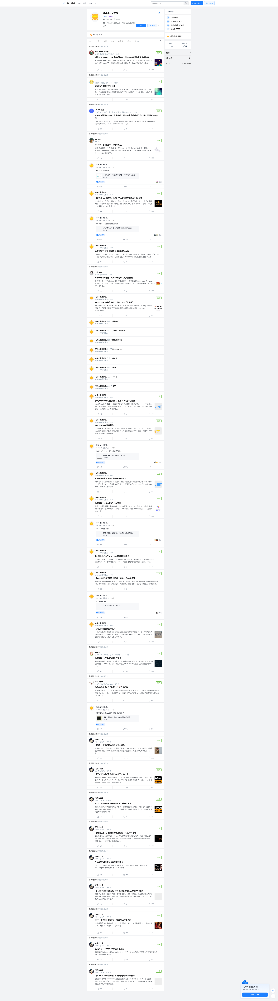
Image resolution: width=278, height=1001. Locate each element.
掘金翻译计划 (117, 340)
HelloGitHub (117, 349)
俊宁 (114, 386)
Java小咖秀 (99, 110)
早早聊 (114, 377)
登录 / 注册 (255, 994)
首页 (79, 3)
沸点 (84, 3)
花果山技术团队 (94, 46)
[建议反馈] (273, 990)
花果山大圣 (99, 739)
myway (98, 139)
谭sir (114, 367)
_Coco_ (98, 80)
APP (96, 3)
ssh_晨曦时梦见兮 (101, 52)
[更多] (273, 996)
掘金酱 (114, 358)
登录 (209, 3)
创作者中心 (195, 3)
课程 (90, 3)
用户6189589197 (119, 331)
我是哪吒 (115, 321)
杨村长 (97, 652)
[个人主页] (159, 14)
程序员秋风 (99, 682)
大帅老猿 (98, 272)
